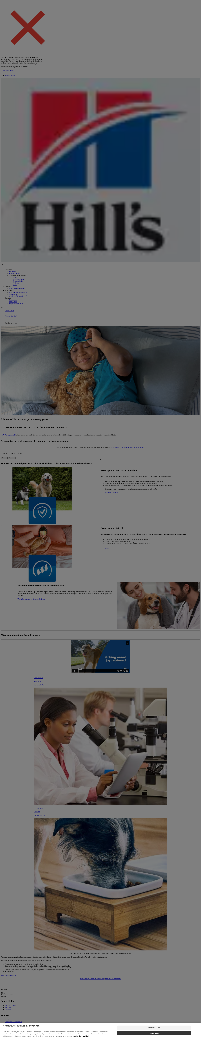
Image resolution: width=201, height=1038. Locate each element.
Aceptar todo (154, 1033)
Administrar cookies (153, 1028)
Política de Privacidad (81, 1036)
